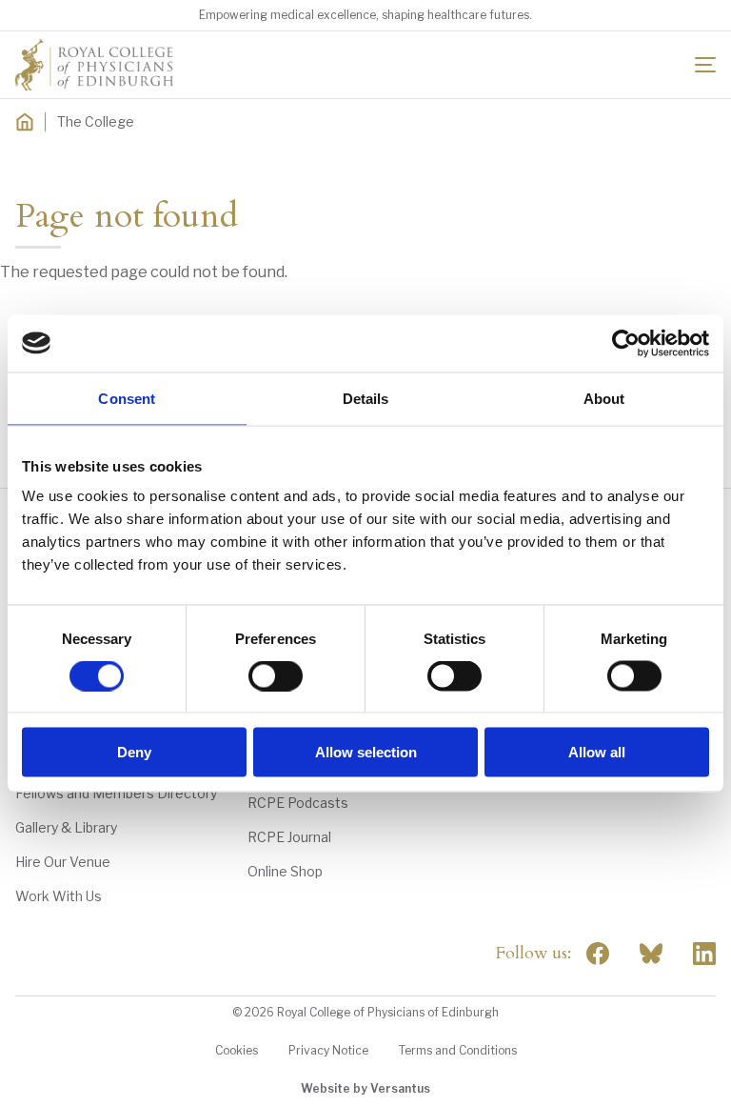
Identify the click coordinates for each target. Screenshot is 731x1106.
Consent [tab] (126, 398)
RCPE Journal (289, 837)
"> (651, 953)
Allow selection (366, 752)
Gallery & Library (66, 827)
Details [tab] (366, 398)
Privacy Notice (328, 1050)
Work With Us (58, 896)
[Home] (24, 122)
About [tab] (604, 398)
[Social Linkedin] (704, 953)
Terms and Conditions (458, 1050)
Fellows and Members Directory (116, 793)
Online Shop (285, 871)
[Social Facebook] (597, 953)
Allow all (596, 752)
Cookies (236, 1050)
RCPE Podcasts (297, 802)
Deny (134, 752)
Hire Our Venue (62, 862)
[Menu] (705, 65)
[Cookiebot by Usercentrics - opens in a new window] (626, 343)
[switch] (275, 675)
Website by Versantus (365, 1088)
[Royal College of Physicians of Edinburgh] (94, 64)
